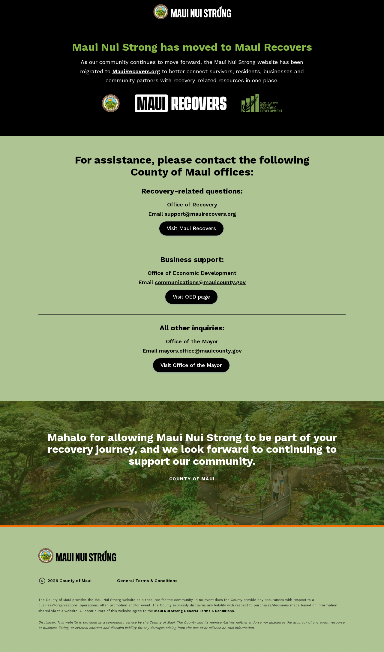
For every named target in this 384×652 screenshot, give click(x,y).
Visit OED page (191, 297)
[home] (192, 11)
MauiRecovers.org (136, 71)
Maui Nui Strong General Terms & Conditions (194, 611)
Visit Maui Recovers (191, 228)
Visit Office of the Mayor (191, 365)
